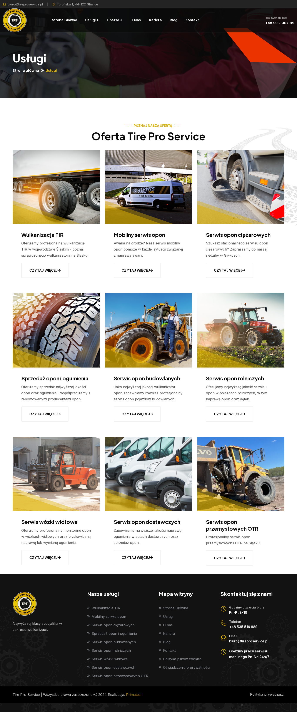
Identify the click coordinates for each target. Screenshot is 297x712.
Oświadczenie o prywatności (186, 667)
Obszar (113, 20)
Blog (173, 20)
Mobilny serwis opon (139, 234)
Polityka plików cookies (182, 659)
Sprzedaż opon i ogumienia (54, 378)
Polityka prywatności (267, 694)
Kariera (155, 20)
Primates (133, 694)
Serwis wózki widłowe (49, 521)
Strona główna (26, 70)
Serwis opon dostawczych (147, 521)
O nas (135, 20)
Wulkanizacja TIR (42, 234)
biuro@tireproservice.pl (25, 4)
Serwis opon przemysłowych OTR (232, 525)
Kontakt (192, 20)
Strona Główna (64, 20)
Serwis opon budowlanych (147, 378)
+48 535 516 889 (279, 23)
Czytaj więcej (43, 270)
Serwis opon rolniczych (235, 378)
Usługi (90, 20)
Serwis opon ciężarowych (238, 234)
